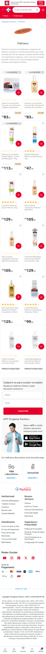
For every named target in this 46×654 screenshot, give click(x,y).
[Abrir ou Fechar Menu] (3, 10)
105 (30, 219)
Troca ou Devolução (9, 539)
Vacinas (28, 503)
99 (29, 322)
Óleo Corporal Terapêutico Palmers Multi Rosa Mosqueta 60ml (10, 259)
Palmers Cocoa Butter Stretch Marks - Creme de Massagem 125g (10, 156)
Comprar (16, 92)
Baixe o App (41, 3)
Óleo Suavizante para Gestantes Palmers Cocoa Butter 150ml (10, 310)
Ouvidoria (5, 507)
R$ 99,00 (5, 113)
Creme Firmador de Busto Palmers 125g (9, 207)
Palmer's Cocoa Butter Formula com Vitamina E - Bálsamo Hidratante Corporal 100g (11, 105)
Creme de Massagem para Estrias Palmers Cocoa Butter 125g (33, 259)
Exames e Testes (31, 506)
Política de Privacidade (33, 529)
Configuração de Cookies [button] (34, 542)
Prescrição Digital (31, 513)
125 (7, 322)
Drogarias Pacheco (8, 22)
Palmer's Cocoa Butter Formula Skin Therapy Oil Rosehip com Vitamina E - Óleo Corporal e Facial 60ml (34, 105)
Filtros (5, 16)
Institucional (7, 496)
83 (6, 117)
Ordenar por (18, 16)
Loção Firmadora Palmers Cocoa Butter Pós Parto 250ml (10, 361)
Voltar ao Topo (21, 589)
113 (7, 168)
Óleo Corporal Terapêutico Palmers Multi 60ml (33, 208)
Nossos (29, 497)
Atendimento (8, 522)
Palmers (22, 22)
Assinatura (29, 516)
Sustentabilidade (8, 513)
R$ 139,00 (5, 164)
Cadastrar (23, 411)
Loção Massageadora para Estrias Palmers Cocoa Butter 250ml (33, 361)
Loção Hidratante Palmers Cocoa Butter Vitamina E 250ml (33, 310)
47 (29, 168)
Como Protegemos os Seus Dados (33, 538)
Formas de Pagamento (10, 529)
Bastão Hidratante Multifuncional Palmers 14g (33, 156)
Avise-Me (16, 346)
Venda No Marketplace (10, 501)
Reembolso (5, 536)
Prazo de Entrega (8, 533)
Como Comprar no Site (10, 526)
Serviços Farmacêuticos (34, 510)
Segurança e (31, 523)
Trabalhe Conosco (8, 504)
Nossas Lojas (6, 510)
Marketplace (6, 542)
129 (7, 219)
